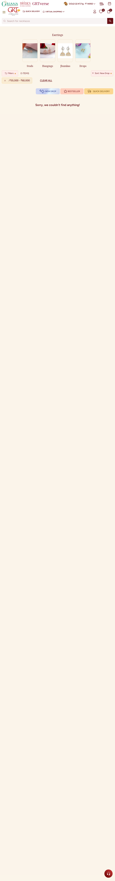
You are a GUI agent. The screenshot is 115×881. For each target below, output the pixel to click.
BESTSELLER (74, 91)
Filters (11, 73)
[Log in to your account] (94, 11)
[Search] (110, 21)
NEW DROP (50, 91)
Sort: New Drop (102, 73)
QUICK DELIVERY (101, 91)
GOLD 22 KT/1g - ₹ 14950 (81, 4)
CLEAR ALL (46, 80)
